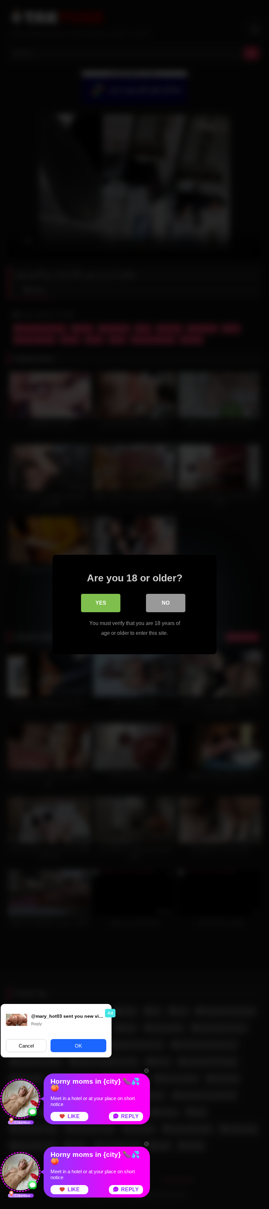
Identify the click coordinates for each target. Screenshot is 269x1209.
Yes (100, 603)
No (166, 603)
